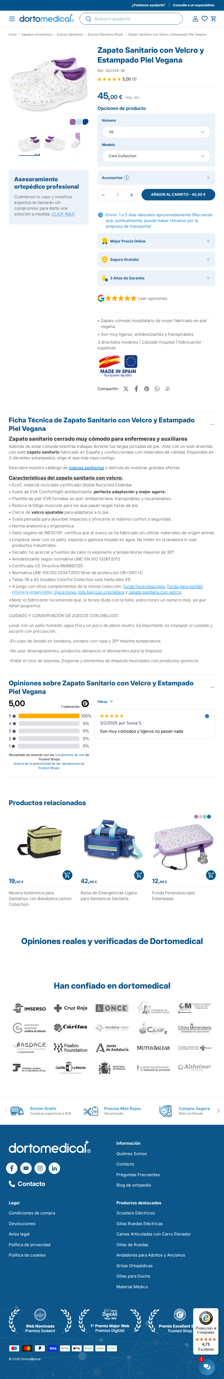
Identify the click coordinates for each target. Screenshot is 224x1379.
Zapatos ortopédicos (37, 34)
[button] (213, 18)
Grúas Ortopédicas (134, 1265)
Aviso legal (19, 1234)
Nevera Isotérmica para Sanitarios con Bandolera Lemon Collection (40, 898)
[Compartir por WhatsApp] (157, 389)
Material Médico (132, 1286)
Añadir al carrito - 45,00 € (178, 194)
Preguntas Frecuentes (138, 1174)
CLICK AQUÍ (63, 214)
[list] (49, 87)
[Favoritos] (204, 18)
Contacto (31, 1184)
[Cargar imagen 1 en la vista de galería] (49, 85)
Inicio (13, 34)
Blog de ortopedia (133, 1185)
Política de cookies (27, 1255)
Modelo (108, 144)
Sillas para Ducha (133, 1276)
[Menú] (215, 1311)
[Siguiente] (85, 147)
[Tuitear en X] (126, 389)
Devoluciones (22, 1223)
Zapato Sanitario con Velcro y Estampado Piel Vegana (167, 34)
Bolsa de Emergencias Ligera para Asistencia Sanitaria (109, 895)
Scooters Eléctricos (135, 1213)
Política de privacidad (30, 1244)
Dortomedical (30, 1359)
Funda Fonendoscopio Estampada (173, 895)
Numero (109, 120)
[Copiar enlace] (167, 389)
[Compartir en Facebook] (136, 389)
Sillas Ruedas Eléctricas (139, 1223)
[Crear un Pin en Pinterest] (147, 389)
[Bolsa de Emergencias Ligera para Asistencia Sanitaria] (112, 841)
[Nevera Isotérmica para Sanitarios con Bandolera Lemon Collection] (40, 841)
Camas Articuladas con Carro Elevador (153, 1234)
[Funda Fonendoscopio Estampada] (183, 841)
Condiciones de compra (32, 1213)
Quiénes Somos (131, 1153)
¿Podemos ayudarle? (148, 5)
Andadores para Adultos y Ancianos (150, 1255)
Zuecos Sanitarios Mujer (105, 34)
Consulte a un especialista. (194, 5)
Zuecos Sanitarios (70, 34)
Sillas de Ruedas (132, 1244)
